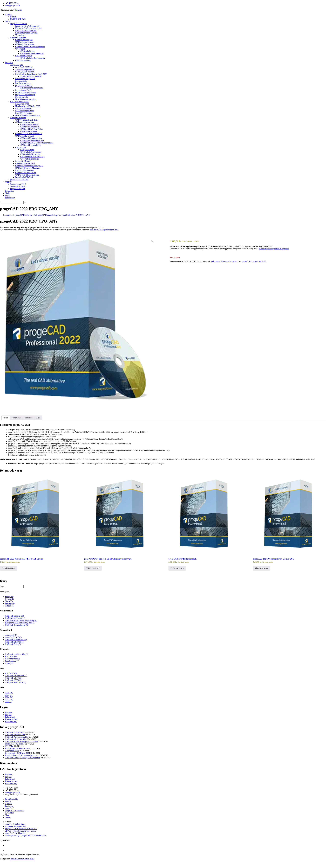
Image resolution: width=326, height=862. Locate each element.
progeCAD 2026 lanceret (15, 833)
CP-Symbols (20, 49)
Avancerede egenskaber (24, 69)
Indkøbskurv (10, 198)
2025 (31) (9, 695)
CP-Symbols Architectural (30, 152)
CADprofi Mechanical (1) (15, 682)
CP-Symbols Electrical (29, 159)
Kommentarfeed (11, 719)
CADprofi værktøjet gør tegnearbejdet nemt (22, 757)
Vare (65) (9, 601)
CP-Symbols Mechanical (30, 154)
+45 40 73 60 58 (11, 3)
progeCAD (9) (11, 635)
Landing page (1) (12, 661)
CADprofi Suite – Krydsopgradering (30, 46)
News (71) (9, 599)
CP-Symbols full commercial (32, 53)
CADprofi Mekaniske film (31, 138)
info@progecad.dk (12, 5)
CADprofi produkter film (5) (16, 654)
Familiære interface (23, 83)
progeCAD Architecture (14, 810)
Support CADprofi (22, 161)
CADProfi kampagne (23, 40)
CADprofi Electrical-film (30, 145)
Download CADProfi (24, 177)
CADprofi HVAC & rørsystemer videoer (36, 143)
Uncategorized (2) (12, 659)
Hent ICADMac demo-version (27, 115)
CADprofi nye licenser (24, 42)
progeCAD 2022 (259, 261)
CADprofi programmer (24, 122)
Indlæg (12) (10, 603)
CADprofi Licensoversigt (25, 172)
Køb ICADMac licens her (25, 30)
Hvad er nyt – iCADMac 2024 (17, 753)
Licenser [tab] (28, 418)
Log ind (8, 715)
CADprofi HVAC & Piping (31, 129)
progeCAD (247, 261)
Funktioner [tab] (16, 418)
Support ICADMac (18, 186)
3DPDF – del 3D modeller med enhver (20, 831)
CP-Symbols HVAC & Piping (32, 156)
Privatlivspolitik (11, 799)
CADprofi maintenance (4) (16, 639)
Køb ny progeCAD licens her (27, 26)
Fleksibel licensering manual (31, 88)
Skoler (7, 193)
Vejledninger (20, 35)
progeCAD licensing (23, 85)
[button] (152, 241)
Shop (7, 815)
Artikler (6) (9, 606)
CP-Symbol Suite (27, 51)
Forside (8, 801)
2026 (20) (9, 692)
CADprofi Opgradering (24, 44)
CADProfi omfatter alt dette (26, 120)
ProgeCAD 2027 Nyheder (31, 76)
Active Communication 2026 (22, 859)
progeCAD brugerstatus (14, 744)
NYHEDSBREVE (18, 19)
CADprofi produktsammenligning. (29, 166)
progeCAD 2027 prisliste (25, 92)
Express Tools (21, 81)
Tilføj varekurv (8, 568)
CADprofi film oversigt (24, 136)
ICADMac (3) (11, 656)
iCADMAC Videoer (23, 113)
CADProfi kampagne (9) (15, 618)
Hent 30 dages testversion (25, 99)
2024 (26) (9, 697)
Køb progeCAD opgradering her (28, 28)
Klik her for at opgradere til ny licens (104, 230)
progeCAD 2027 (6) (13, 637)
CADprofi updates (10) (14, 616)
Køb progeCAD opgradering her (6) (19, 623)
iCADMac (9, 746)
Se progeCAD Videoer (24, 72)
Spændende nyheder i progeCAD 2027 (31, 74)
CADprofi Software (18, 37)
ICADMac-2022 (22, 104)
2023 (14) (9, 699)
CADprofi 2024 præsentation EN (28, 134)
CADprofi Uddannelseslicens (27, 175)
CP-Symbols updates (23, 56)
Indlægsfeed (10, 717)
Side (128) (9, 597)
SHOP (7, 21)
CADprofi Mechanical (29, 124)
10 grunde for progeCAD (15, 826)
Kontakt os (9, 191)
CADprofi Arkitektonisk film (32, 140)
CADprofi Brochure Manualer (27, 168)
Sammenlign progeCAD (25, 79)
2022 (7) (8, 702)
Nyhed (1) (9, 663)
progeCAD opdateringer (25, 95)
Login (7, 195)
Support (8, 182)
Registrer (8, 712)
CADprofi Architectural (29, 127)
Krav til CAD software (24, 170)
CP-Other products (22, 60)
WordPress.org (11, 721)
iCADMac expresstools (24, 111)
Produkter (9, 62)
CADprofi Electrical (28, 131)
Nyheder (8, 14)
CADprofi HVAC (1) (13, 680)
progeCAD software (18, 24)
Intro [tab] (6, 418)
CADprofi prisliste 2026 (25, 163)
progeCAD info (16, 65)
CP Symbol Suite (27, 150)
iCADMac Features (23, 108)
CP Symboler (20, 147)
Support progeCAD (23, 90)
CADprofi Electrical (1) (14, 678)
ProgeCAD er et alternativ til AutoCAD (21, 828)
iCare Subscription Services (26, 33)
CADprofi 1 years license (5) (16, 625)
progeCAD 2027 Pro (23, 67)
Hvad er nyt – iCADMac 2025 (27, 106)
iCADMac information (19, 101)
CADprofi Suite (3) (13, 644)
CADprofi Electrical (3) (14, 642)
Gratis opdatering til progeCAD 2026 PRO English (25, 835)
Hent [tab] (38, 418)
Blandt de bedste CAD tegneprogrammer (21, 755)
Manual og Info (21, 97)
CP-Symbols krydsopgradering (32, 58)
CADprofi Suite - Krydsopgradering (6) (21, 620)
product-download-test (19, 179)
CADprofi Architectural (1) (16, 675)
